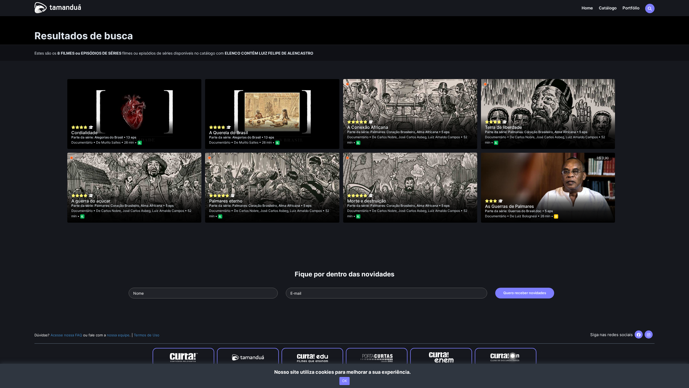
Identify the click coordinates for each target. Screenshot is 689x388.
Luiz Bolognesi (526, 216)
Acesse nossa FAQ (66, 335)
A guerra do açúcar (90, 201)
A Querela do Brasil (228, 132)
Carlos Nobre (387, 137)
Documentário (82, 142)
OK (344, 381)
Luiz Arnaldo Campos (444, 137)
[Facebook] (639, 334)
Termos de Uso (146, 335)
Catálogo (608, 7)
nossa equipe (118, 335)
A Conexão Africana (367, 127)
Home (587, 7)
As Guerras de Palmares (509, 206)
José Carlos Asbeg (412, 137)
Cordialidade (84, 132)
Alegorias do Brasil (109, 137)
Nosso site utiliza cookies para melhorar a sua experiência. (344, 372)
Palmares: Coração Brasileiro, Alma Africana (404, 132)
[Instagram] (649, 334)
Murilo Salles (111, 142)
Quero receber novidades (524, 293)
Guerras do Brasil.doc (525, 211)
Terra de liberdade (503, 127)
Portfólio (631, 7)
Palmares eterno (225, 201)
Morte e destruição (366, 201)
